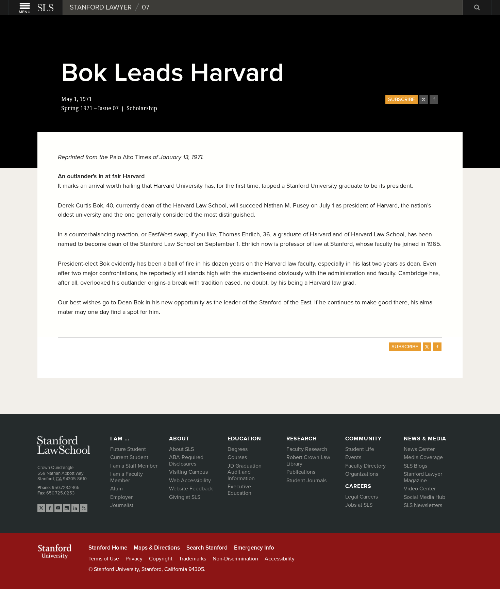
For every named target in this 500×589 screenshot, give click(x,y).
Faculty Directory (365, 465)
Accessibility (280, 558)
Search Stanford (207, 547)
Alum (116, 488)
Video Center (420, 488)
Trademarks (192, 558)
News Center (419, 449)
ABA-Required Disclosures (186, 460)
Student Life (359, 449)
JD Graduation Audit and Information (245, 472)
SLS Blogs (415, 465)
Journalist (121, 505)
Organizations (361, 474)
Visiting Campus (188, 472)
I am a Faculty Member (126, 477)
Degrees (238, 449)
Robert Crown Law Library (308, 460)
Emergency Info (254, 547)
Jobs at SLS (358, 505)
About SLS (181, 449)
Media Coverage (423, 457)
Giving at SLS (184, 497)
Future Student (128, 449)
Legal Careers (361, 496)
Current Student (129, 457)
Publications (300, 472)
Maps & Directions (157, 547)
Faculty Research (306, 449)
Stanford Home (107, 547)
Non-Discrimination (235, 558)
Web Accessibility (190, 480)
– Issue (90, 108)
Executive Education (239, 490)
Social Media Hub (424, 497)
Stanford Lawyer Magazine (423, 477)
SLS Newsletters (423, 505)
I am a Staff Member (133, 465)
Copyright (160, 558)
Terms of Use (103, 558)
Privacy (134, 558)
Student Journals (306, 480)
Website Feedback (191, 488)
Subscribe (401, 99)
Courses (237, 457)
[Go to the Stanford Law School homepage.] (46, 7)
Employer (121, 497)
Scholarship (142, 108)
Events (353, 457)
